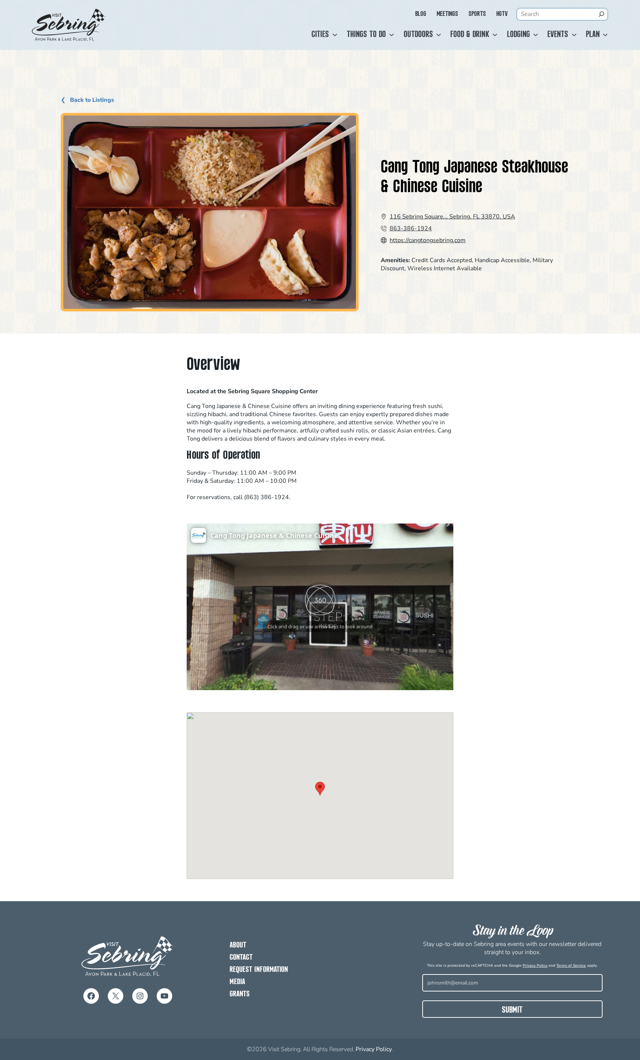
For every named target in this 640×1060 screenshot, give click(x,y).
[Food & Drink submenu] (494, 34)
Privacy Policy (535, 965)
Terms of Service (571, 965)
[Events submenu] (574, 34)
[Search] (601, 14)
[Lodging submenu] (535, 34)
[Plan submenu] (605, 34)
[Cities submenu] (334, 34)
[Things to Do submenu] (391, 34)
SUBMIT (512, 1010)
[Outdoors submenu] (438, 34)
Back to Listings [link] (91, 100)
